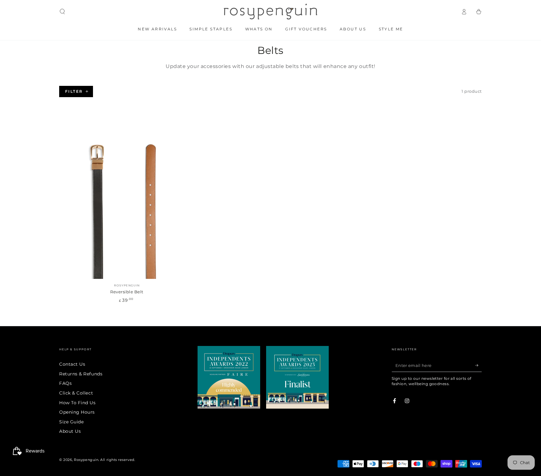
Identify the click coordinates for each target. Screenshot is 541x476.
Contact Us (72, 364)
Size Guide (71, 422)
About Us (70, 431)
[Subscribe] (478, 365)
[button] (62, 11)
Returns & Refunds (80, 374)
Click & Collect (76, 393)
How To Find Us (77, 402)
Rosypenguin (86, 460)
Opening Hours (77, 412)
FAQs (65, 383)
